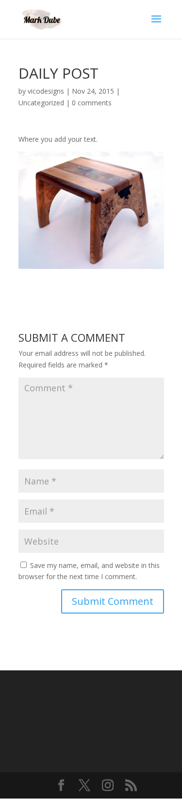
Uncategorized (41, 102)
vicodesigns (46, 91)
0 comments (92, 102)
